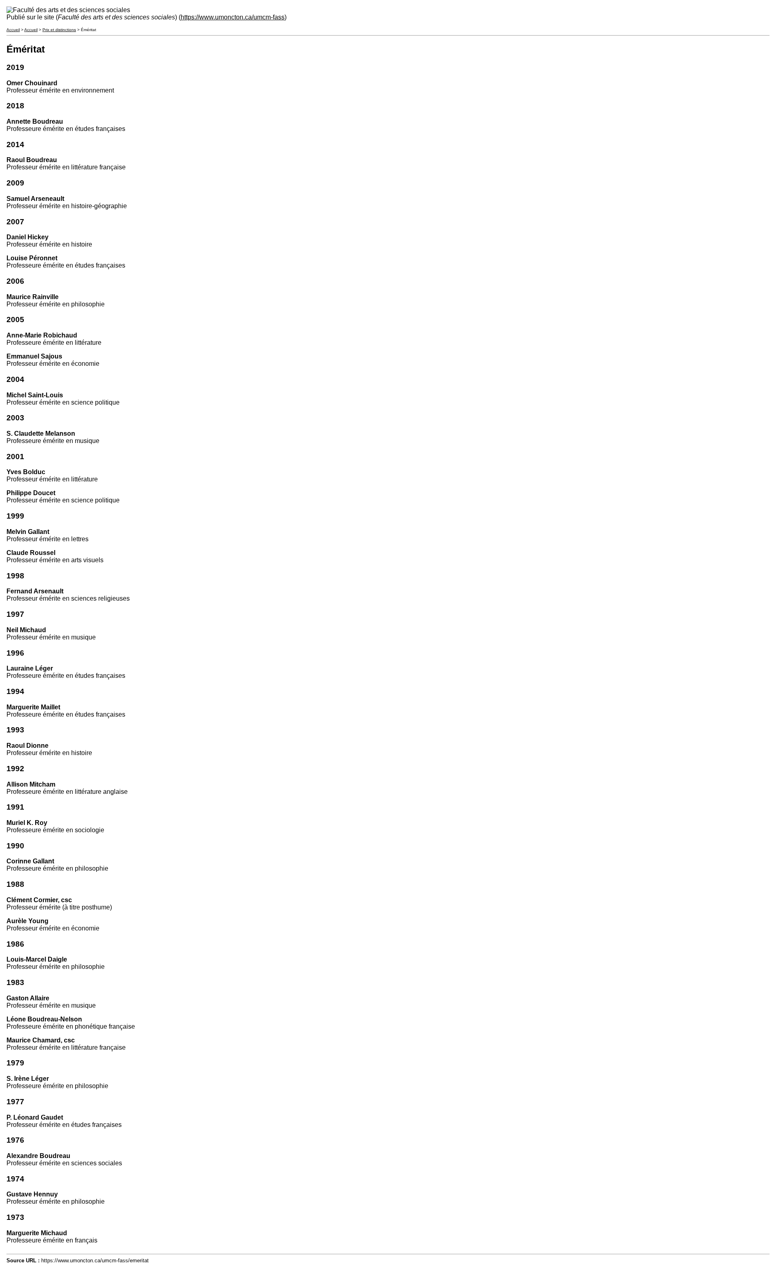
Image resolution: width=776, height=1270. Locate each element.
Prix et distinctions (59, 29)
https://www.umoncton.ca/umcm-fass (233, 17)
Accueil (13, 29)
